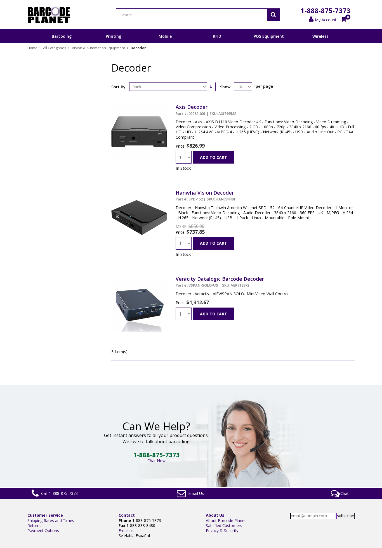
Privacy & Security (222, 530)
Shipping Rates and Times (50, 520)
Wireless (320, 36)
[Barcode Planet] (48, 15)
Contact (127, 515)
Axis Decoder (206, 109)
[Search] (273, 14)
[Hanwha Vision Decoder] (139, 192)
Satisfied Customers (224, 525)
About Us (215, 515)
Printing (113, 36)
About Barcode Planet (226, 520)
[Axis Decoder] (139, 106)
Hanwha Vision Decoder (205, 195)
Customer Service (45, 515)
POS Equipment (269, 36)
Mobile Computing (165, 43)
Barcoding (62, 36)
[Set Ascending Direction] (210, 86)
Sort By (118, 86)
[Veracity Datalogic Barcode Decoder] (139, 278)
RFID (217, 36)
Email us (126, 530)
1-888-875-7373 (325, 10)
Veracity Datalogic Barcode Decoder (220, 281)
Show (225, 86)
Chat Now (156, 460)
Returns (34, 525)
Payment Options (43, 530)
